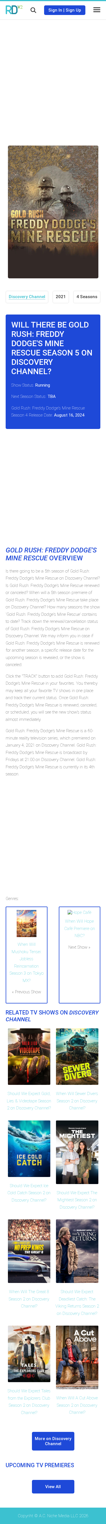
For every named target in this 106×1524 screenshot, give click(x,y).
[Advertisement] (53, 78)
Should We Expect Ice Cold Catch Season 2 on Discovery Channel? (29, 1193)
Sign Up (73, 10)
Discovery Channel (27, 296)
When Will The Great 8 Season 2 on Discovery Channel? (29, 1299)
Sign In (55, 10)
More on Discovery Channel (53, 1441)
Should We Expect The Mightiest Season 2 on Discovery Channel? (77, 1200)
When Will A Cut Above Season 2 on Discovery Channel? (77, 1405)
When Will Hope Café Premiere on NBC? (79, 928)
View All (53, 1486)
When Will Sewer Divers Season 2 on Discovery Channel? (77, 1101)
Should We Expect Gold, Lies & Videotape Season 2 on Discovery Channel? (29, 1101)
